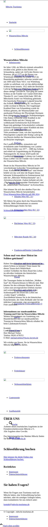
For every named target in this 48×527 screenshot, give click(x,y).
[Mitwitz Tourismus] (13, 7)
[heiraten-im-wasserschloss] (24, 380)
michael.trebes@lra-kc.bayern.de (24, 338)
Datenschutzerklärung (18, 474)
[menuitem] (26, 22)
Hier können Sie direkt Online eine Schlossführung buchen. (18, 458)
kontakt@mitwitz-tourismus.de (16, 504)
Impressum (13, 472)
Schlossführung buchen (13, 210)
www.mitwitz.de (19, 438)
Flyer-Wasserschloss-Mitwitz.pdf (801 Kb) (21, 194)
